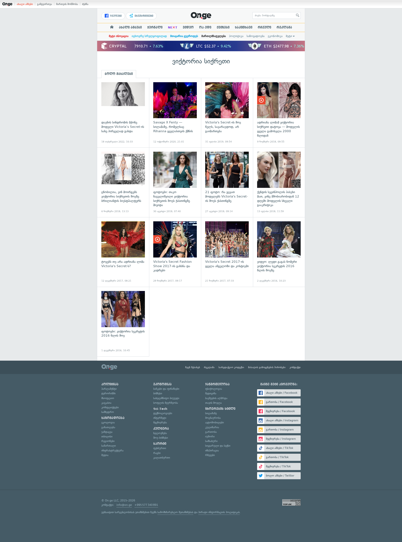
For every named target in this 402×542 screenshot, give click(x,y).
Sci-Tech (160, 408)
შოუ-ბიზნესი (160, 437)
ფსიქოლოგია (213, 388)
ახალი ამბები (25, 4)
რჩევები (210, 455)
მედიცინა (210, 393)
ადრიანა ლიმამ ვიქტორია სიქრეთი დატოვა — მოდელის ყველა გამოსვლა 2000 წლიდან (279, 113)
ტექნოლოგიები (162, 413)
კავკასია (106, 402)
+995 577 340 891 (146, 504)
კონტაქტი (295, 367)
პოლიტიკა (236, 36)
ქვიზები (223, 27)
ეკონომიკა (275, 36)
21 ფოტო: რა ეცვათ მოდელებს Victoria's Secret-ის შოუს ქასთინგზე (227, 182)
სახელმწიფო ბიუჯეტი (166, 398)
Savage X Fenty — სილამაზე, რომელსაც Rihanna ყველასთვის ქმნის (175, 113)
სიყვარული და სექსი (217, 445)
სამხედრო (107, 412)
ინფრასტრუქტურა (112, 450)
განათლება (108, 427)
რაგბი (157, 453)
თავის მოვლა (213, 402)
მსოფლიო (107, 398)
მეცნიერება (160, 422)
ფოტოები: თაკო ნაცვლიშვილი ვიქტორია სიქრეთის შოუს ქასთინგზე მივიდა (175, 182)
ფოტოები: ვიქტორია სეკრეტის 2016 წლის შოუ (123, 321)
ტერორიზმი (108, 393)
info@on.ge (124, 504)
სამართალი (108, 445)
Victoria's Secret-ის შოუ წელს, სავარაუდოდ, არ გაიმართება (227, 113)
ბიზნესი (157, 393)
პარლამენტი (109, 388)
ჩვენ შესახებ (192, 367)
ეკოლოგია (108, 422)
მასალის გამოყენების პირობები (267, 367)
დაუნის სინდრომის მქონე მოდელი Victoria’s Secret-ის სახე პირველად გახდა (123, 113)
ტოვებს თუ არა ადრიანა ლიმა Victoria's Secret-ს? (123, 252)
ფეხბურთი (159, 448)
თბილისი (106, 436)
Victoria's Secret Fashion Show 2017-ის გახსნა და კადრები (175, 252)
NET (172, 27)
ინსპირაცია (212, 450)
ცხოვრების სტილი (220, 408)
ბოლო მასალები (119, 74)
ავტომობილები (214, 422)
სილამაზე (211, 413)
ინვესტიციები (143, 15)
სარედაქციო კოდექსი (231, 367)
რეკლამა (284, 27)
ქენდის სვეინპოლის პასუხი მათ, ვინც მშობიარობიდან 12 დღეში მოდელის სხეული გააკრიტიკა (279, 182)
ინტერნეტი (159, 417)
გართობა (211, 431)
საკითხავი (243, 27)
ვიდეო (188, 27)
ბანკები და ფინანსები (166, 388)
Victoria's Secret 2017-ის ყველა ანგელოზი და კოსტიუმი (227, 252)
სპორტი (159, 443)
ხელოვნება (160, 433)
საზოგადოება (255, 36)
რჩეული (264, 27)
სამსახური (211, 441)
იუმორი (210, 436)
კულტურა (161, 428)
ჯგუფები (115, 15)
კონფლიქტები (110, 407)
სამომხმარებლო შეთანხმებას (175, 512)
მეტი (289, 36)
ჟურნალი (154, 27)
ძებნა (85, 4)
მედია (104, 455)
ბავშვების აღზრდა (216, 398)
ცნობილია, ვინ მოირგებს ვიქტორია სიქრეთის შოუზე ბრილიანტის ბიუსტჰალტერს (123, 182)
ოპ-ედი (205, 27)
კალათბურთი (161, 457)
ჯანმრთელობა (217, 384)
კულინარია (212, 427)
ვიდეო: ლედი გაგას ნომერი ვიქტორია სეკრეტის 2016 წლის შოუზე (279, 252)
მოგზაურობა (213, 417)
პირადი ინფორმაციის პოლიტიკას (219, 512)
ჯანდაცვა (106, 431)
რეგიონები (108, 441)
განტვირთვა (44, 4)
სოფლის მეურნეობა (165, 402)
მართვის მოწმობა (67, 4)
